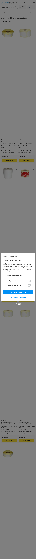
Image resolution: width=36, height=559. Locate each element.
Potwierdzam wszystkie (18, 292)
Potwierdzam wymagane (18, 297)
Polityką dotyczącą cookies (15, 264)
